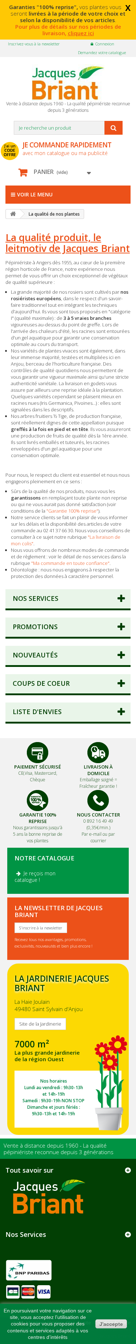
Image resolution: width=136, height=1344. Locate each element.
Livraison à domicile (98, 770)
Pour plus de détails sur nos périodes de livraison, (68, 30)
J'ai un (10, 150)
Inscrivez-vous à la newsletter (34, 43)
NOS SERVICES (35, 598)
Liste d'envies (37, 711)
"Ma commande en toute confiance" (70, 563)
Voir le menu (35, 194)
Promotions (35, 626)
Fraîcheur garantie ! (98, 786)
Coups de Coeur (41, 683)
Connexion (104, 43)
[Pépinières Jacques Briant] (68, 82)
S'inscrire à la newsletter (40, 927)
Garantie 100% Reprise (37, 817)
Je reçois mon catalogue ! (35, 876)
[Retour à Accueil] (13, 214)
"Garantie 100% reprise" (72, 511)
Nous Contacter (98, 814)
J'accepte (111, 1324)
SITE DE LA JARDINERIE (68, 1049)
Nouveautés (35, 655)
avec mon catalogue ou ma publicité (66, 148)
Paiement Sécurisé (37, 766)
